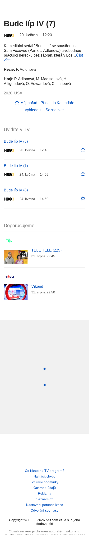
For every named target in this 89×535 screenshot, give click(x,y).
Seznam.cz (44, 499)
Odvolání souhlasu (45, 510)
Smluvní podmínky (44, 482)
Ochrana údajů (44, 488)
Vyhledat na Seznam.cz (44, 110)
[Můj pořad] (83, 149)
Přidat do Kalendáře (57, 103)
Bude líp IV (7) (16, 166)
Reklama (44, 493)
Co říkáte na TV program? (44, 471)
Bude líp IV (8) (16, 141)
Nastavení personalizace (44, 505)
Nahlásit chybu (44, 476)
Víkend (37, 286)
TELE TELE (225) (46, 250)
